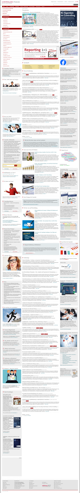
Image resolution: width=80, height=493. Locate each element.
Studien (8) (4, 50)
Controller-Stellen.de (58, 482)
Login (77, 1)
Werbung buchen (71, 1)
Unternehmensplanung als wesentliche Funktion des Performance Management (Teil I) (38, 279)
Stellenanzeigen (63, 68)
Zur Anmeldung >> (55, 146)
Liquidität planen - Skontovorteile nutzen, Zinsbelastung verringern (34, 321)
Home (23, 8)
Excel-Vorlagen (31, 6)
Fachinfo (26, 8)
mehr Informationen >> (14, 412)
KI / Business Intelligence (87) (7, 47)
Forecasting (24, 124)
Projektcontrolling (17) (6, 35)
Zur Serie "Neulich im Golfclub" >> (8, 278)
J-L (8, 174)
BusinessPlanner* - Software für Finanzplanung (11, 202)
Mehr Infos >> (66, 89)
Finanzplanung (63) (6, 28)
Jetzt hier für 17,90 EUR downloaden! (65, 304)
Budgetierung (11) (5, 30)
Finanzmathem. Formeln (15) (7, 57)
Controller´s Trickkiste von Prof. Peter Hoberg (43, 174)
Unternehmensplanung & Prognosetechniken (30, 266)
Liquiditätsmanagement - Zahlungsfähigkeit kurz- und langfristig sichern (35, 112)
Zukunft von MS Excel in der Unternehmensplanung (32, 369)
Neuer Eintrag (15, 168)
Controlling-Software (8, 201)
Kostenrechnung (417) (6, 37)
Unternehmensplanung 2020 (27, 375)
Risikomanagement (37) (6, 40)
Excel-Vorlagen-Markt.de (58, 488)
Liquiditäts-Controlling (26, 130)
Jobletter (31, 488)
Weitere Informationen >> (14, 337)
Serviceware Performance (8, 209)
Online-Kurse (38, 6)
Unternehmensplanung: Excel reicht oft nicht (30, 106)
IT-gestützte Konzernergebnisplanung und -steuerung (32, 393)
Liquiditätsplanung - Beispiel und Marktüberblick (31, 12)
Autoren (66, 1)
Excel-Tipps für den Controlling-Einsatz (42, 186)
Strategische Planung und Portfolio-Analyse (30, 381)
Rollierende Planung (51, 66)
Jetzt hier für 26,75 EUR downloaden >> (66, 218)
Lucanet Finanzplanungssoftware (9, 206)
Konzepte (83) (5, 25)
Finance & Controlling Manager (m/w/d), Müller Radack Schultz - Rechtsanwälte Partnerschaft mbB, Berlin (12, 152)
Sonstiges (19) (5, 62)
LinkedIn (5, 488)
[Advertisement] (12, 105)
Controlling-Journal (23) (6, 55)
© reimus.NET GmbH (5, 491)
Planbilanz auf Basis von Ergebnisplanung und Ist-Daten (32, 118)
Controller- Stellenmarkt (9, 139)
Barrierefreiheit (18, 484)
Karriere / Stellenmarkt (24, 6)
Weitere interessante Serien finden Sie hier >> (66, 365)
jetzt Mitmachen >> (12, 363)
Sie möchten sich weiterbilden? (10, 307)
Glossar (43, 6)
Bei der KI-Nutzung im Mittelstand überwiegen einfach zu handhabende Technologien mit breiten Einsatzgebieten (12, 284)
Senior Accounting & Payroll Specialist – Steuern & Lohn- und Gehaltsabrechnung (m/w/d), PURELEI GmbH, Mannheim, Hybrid (12, 155)
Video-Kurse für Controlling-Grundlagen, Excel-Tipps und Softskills (45, 233)
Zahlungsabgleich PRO (7, 244)
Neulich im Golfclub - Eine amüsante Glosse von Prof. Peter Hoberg (46, 221)
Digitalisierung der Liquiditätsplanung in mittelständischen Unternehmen (35, 73)
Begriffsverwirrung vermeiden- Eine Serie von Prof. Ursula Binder (45, 152)
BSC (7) (4, 33)
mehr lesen (31, 26)
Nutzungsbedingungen (20, 485)
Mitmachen (31, 484)
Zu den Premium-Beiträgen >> (7, 222)
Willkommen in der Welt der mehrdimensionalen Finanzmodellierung (35, 339)
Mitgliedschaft (32, 483)
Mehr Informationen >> (73, 274)
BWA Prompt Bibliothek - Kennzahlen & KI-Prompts (12, 236)
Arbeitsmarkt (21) (5, 52)
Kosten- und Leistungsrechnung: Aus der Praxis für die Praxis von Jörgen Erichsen (46, 164)
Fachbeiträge (12, 6)
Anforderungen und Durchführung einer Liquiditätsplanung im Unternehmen (36, 296)
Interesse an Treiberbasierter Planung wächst (30, 363)
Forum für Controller (14, 196)
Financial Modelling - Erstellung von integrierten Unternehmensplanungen (36, 260)
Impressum (17, 488)
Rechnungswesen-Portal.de (59, 483)
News (4, 6)
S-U (11, 174)
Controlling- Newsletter (9, 68)
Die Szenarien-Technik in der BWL (28, 351)
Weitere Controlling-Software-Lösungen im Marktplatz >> (68, 277)
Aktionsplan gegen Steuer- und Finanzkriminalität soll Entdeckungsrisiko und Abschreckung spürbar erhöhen (12, 295)
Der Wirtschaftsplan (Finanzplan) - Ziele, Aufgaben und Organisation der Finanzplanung (38, 272)
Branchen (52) (5, 20)
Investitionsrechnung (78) (6, 42)
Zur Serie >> (46, 160)
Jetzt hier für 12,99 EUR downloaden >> (66, 37)
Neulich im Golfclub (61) (6, 59)
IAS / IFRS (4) (5, 38)
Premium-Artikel (5, 11)
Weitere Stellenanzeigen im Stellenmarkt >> (66, 147)
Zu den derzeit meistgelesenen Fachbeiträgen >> (10, 221)
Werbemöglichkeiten (7, 484)
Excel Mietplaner (6, 245)
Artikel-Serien (5, 64)
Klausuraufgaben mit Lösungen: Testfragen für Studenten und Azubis (46, 211)
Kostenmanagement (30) (6, 23)
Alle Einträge (7, 168)
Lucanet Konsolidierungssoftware (9, 205)
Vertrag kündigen (19, 482)
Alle (31, 137)
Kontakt (5, 482)
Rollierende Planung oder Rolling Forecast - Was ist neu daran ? (34, 387)
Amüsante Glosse (8, 255)
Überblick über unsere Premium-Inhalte (10, 334)
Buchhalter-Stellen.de (58, 484)
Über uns (5, 483)
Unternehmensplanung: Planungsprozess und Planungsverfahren (34, 290)
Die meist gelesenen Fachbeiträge (8, 8)
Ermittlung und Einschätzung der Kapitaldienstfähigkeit (32, 357)
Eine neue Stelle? (8, 116)
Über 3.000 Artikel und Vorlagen (11, 79)
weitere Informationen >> (10, 136)
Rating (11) (4, 45)
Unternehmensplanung (28, 66)
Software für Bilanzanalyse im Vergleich (29, 100)
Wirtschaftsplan (40, 65)
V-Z (13, 174)
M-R (9, 174)
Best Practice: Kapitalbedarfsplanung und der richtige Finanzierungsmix (35, 87)
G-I (6, 174)
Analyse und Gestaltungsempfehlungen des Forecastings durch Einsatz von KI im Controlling (39, 80)
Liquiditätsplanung (40, 66)
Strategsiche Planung (52, 65)
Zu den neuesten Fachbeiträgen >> (8, 220)
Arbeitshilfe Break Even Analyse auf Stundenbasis (12, 230)
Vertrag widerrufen (19, 483)
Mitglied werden (53, 1)
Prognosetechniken (27, 65)
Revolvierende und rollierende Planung (29, 308)
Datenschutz (18, 487)
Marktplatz (17, 6)
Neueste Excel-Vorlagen (9, 229)
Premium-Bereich (60, 1)
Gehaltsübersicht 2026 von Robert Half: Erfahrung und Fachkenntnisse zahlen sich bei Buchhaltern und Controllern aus (12, 292)
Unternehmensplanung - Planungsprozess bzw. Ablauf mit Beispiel (34, 94)
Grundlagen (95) (5, 18)
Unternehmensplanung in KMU (28, 29)
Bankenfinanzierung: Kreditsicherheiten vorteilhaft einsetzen (33, 345)
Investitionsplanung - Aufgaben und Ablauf (30, 314)
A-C (3, 174)
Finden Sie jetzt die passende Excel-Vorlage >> (31, 204)
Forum (7, 6)
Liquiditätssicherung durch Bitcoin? (29, 333)
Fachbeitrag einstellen (6, 15)
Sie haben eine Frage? (9, 181)
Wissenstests (5, 13)
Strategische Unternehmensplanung (28, 284)
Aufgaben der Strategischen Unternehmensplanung (31, 302)
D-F (5, 174)
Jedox (5, 204)
